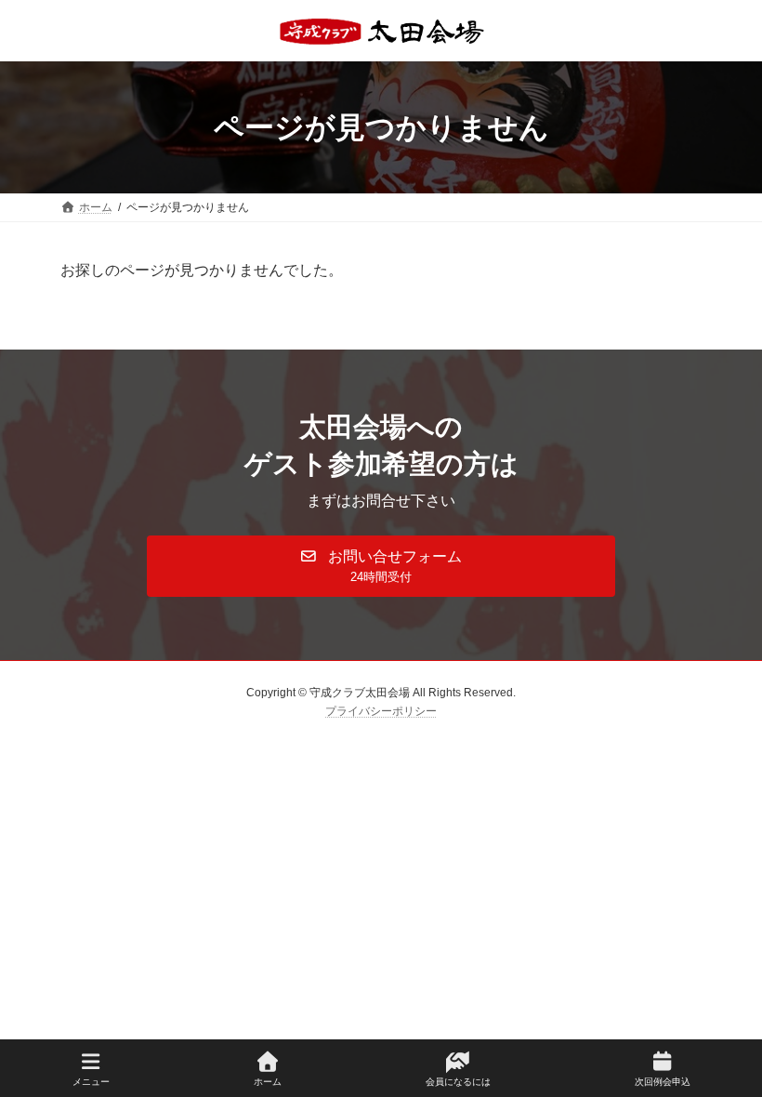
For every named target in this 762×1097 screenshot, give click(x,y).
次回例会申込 (662, 1082)
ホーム (268, 1082)
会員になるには (458, 1082)
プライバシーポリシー (381, 711)
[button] (381, 566)
